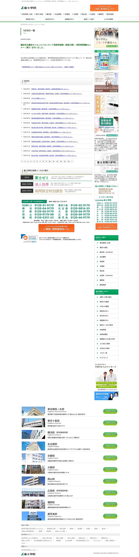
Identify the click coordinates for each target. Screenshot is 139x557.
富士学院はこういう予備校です (30, 538)
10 (49, 161)
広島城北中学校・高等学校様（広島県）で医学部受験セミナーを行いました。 (54, 123)
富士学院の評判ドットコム (29, 549)
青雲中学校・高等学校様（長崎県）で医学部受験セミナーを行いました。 (52, 146)
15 (68, 161)
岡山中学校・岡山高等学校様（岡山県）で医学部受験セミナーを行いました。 (54, 155)
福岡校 (40, 531)
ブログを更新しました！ (38, 98)
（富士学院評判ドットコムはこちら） (107, 389)
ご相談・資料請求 (109, 540)
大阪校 (96, 528)
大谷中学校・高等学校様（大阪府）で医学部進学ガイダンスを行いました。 (53, 151)
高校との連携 (59, 538)
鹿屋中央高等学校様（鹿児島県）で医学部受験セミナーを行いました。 (52, 137)
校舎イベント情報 (60, 531)
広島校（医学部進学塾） (28, 531)
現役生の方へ (82, 538)
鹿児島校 (48, 531)
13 (61, 161)
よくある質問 (68, 540)
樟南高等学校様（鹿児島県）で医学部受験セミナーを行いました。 (50, 109)
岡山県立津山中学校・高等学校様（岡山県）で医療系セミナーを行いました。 (54, 127)
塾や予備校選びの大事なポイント (43, 540)
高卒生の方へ (93, 538)
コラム (23, 543)
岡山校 (103, 528)
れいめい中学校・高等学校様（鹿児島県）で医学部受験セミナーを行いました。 (54, 113)
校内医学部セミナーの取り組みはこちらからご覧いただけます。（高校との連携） (48, 67)
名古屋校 (79, 528)
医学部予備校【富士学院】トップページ (32, 528)
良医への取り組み (47, 538)
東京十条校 (63, 528)
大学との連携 (70, 538)
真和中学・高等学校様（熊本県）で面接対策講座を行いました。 (50, 89)
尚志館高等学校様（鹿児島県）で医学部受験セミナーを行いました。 (51, 132)
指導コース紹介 (26, 540)
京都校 (88, 528)
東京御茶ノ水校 (51, 528)
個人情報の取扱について (82, 540)
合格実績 (58, 540)
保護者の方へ (104, 538)
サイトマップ (97, 540)
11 (53, 161)
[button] (29, 238)
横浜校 (71, 528)
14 (65, 161)
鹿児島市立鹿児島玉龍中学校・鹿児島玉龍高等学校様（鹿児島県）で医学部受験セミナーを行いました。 (56, 103)
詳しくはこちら (56, 178)
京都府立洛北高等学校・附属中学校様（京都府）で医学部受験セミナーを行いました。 (56, 93)
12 (57, 161)
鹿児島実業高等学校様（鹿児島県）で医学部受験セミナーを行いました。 (52, 118)
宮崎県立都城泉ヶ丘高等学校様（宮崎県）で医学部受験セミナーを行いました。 (54, 141)
